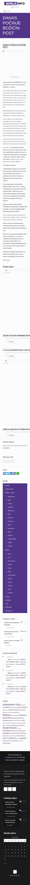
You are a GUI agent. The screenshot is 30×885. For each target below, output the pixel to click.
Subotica (10, 535)
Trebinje (8, 596)
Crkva (9, 554)
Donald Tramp (12, 710)
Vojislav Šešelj (13, 740)
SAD (4, 738)
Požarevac (11, 521)
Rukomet (19, 735)
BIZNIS (7, 485)
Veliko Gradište (12, 539)
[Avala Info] (15, 3)
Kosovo (7, 715)
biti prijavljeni (6, 448)
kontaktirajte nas (11, 757)
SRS (15, 738)
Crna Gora (14, 707)
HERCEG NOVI (9, 489)
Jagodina (10, 507)
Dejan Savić (5, 710)
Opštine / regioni (10, 492)
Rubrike (8, 550)
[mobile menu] (27, 3)
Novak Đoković (10, 728)
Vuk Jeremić (20, 740)
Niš (23, 720)
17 (5, 853)
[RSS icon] (16, 879)
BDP (4, 707)
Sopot (9, 532)
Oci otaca (19, 728)
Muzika (10, 578)
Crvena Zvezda (22, 707)
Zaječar (10, 546)
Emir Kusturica (22, 710)
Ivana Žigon (8, 712)
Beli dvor (8, 707)
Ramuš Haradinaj (12, 735)
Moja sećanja (11, 575)
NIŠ (9, 514)
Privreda (10, 585)
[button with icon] (4, 461)
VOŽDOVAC (9, 607)
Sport (9, 589)
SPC (7, 738)
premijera (6, 733)
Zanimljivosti (9, 611)
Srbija (11, 738)
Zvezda (5, 743)
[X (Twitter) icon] (15, 879)
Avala (9, 500)
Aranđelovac (11, 496)
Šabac (9, 525)
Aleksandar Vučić (12, 704)
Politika (10, 582)
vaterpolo (23, 738)
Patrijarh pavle (21, 730)
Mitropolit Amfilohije (15, 715)
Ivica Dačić (14, 712)
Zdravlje (10, 593)
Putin (21, 733)
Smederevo (11, 528)
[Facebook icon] (13, 879)
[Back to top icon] (15, 872)
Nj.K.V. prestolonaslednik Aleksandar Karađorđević (14, 723)
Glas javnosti (11, 561)
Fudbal (4, 712)
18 (8, 853)
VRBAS (10, 542)
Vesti (7, 604)
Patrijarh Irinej (13, 731)
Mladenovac (11, 510)
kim (18, 712)
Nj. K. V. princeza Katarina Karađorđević (14, 725)
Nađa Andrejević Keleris (17, 720)
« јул (5, 863)
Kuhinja (10, 564)
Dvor (9, 557)
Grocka (10, 503)
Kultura (10, 568)
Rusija (23, 735)
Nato (10, 720)
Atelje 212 (23, 705)
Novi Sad (10, 518)
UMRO (17, 738)
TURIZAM (8, 600)
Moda (9, 571)
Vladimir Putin (6, 740)
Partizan (6, 731)
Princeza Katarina (15, 733)
